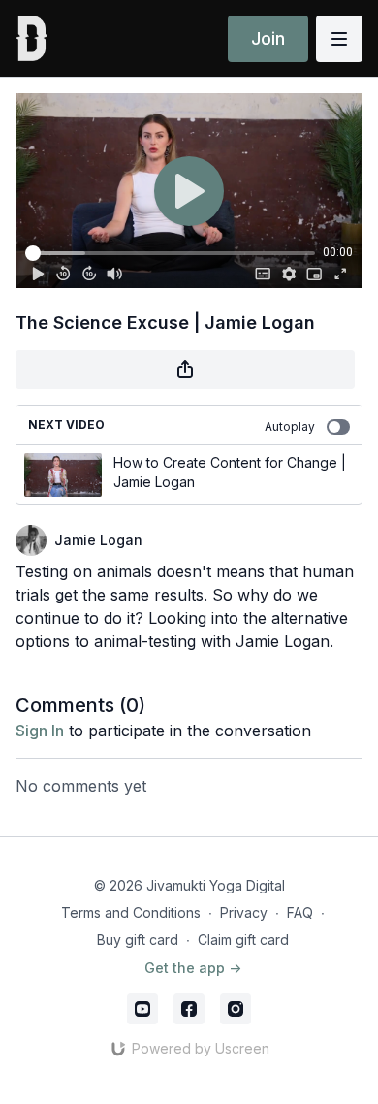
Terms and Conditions (131, 912)
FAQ (300, 912)
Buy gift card (137, 939)
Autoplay (290, 426)
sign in (40, 730)
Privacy (244, 912)
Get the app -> (192, 967)
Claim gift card (243, 939)
